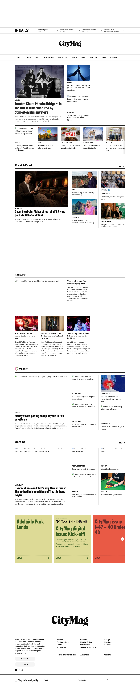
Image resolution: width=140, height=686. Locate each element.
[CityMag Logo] (70, 44)
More (121, 166)
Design (37, 57)
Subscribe (113, 57)
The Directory (49, 57)
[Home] (26, 30)
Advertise (84, 655)
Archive (107, 655)
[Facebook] (16, 670)
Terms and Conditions (66, 655)
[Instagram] (19, 670)
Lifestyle (74, 57)
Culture (28, 57)
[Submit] (107, 680)
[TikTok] (22, 670)
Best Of (19, 57)
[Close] (137, 677)
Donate (103, 57)
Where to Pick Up (88, 647)
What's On (93, 57)
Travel (83, 57)
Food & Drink (62, 57)
